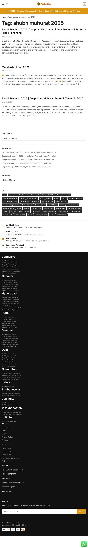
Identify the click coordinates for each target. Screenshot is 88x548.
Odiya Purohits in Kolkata (9, 421)
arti (27, 195)
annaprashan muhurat (16, 195)
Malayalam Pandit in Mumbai (10, 344)
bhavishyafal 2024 (48, 195)
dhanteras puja (32, 198)
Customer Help (8, 451)
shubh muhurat (20, 215)
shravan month (7, 215)
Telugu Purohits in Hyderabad (10, 301)
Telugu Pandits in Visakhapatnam (11, 412)
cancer (22, 198)
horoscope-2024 (47, 201)
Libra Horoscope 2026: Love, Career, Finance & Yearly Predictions (26, 163)
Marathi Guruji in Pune (8, 325)
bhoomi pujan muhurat (10, 198)
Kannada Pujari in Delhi (8, 360)
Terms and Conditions (11, 458)
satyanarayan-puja (49, 211)
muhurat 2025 (60, 208)
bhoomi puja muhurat (63, 195)
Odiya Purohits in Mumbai (9, 346)
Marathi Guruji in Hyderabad (10, 306)
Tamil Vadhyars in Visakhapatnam (12, 414)
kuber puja (63, 205)
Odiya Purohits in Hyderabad (10, 310)
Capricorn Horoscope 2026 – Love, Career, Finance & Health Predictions (29, 152)
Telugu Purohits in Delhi (9, 358)
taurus (30, 215)
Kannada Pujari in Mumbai (9, 340)
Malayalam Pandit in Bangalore (11, 271)
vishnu (52, 215)
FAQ (3, 461)
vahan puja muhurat (41, 215)
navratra (5, 211)
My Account (6, 448)
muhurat (26, 208)
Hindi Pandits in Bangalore (9, 261)
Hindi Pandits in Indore (8, 386)
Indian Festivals (40, 205)
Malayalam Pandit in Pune (9, 327)
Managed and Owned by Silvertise (15, 525)
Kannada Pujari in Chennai (9, 286)
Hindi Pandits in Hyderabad (10, 297)
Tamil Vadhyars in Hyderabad (10, 299)
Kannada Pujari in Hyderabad (10, 304)
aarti (4, 195)
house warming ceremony (11, 205)
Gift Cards (6, 440)
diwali (42, 198)
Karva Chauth (52, 205)
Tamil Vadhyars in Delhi (9, 356)
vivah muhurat (61, 215)
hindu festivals (24, 201)
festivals (56, 198)
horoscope (35, 201)
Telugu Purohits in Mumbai (10, 338)
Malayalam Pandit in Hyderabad (11, 308)
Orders (4, 431)
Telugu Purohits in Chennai (10, 284)
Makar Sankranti (8, 208)
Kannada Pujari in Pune (8, 323)
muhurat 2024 (48, 208)
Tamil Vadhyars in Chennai (9, 282)
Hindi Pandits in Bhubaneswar (10, 393)
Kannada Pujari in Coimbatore (10, 379)
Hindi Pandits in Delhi (8, 354)
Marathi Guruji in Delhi (8, 362)
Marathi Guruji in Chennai (9, 288)
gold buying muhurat (75, 198)
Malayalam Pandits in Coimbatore (12, 375)
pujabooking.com (9, 487)
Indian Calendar (27, 205)
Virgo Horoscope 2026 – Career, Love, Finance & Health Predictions (27, 167)
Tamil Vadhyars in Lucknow (10, 405)
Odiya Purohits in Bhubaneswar (11, 396)
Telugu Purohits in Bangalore (10, 265)
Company (5, 427)
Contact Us (6, 455)
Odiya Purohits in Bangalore (10, 273)
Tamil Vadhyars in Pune (8, 319)
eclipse (48, 198)
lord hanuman (73, 205)
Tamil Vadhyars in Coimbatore (11, 373)
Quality (4, 434)
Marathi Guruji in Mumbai (9, 342)
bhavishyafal (34, 195)
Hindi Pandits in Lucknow (9, 403)
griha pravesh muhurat (10, 201)
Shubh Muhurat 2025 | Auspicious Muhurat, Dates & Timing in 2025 (42, 98)
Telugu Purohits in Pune (9, 321)
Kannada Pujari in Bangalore (10, 267)
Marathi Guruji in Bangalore (10, 269)
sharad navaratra (64, 211)
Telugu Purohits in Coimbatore (11, 377)
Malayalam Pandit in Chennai (10, 290)
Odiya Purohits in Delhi (8, 366)
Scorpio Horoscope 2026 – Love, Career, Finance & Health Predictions (28, 160)
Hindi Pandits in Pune (8, 317)
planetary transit (16, 211)
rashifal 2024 (36, 211)
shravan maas (76, 211)
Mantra (18, 208)
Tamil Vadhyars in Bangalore (10, 263)
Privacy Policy (7, 437)
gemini (64, 198)
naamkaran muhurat (74, 208)
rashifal (27, 211)
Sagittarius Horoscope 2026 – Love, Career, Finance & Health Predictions (29, 156)
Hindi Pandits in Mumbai (9, 334)
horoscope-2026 (61, 201)
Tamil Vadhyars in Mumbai (9, 336)
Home (4, 17)
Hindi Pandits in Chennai (9, 280)
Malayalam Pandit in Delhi (9, 364)
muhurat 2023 (36, 208)
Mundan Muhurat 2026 (16, 67)
